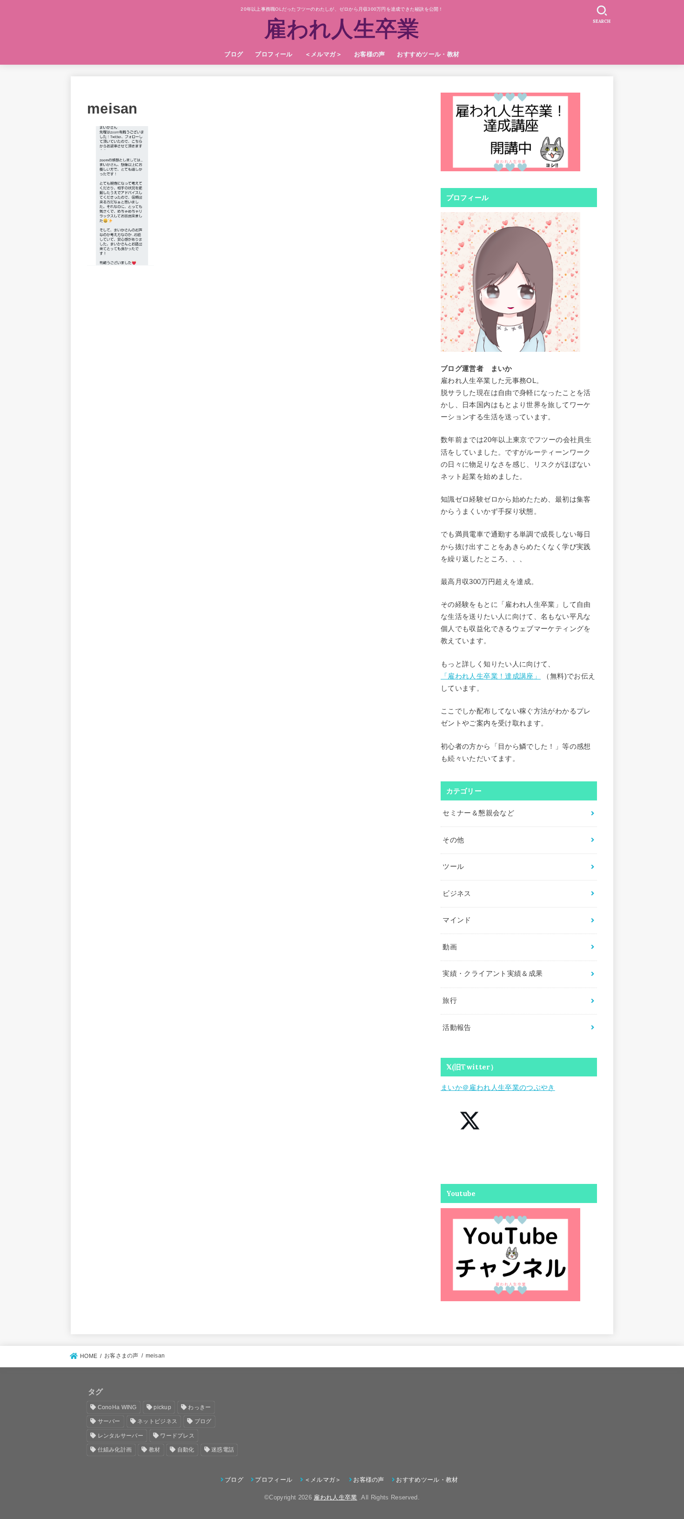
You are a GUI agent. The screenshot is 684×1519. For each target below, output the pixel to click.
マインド (457, 920)
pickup (162, 1407)
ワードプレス (177, 1435)
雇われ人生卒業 (341, 28)
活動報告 (457, 1027)
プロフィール (273, 54)
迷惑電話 (222, 1449)
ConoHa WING (117, 1407)
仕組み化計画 (115, 1449)
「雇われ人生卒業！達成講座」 (491, 676)
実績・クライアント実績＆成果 (493, 973)
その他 (453, 840)
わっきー (199, 1407)
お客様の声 (369, 54)
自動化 (185, 1449)
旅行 (450, 1000)
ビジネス (457, 893)
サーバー (109, 1421)
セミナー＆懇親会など (478, 813)
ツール (453, 866)
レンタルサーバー (120, 1435)
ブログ (233, 54)
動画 (450, 947)
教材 (155, 1449)
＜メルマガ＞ (323, 54)
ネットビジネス (157, 1421)
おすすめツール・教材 (428, 54)
